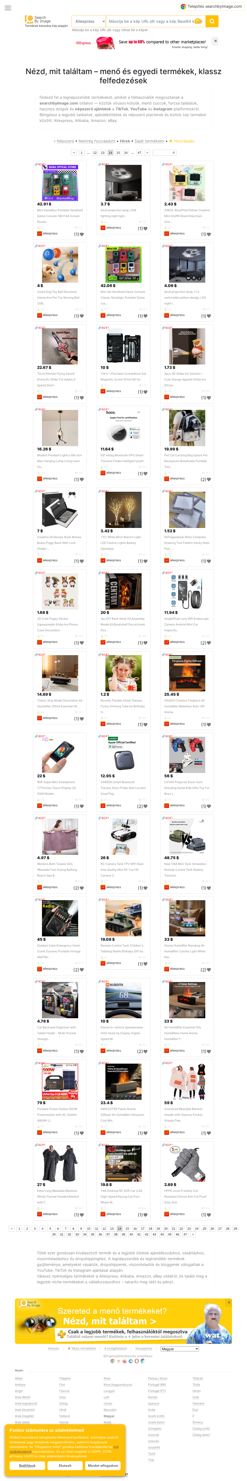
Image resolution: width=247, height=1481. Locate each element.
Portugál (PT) (157, 1391)
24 (197, 1228)
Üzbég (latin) (201, 1435)
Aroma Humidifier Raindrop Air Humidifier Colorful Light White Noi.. (184, 951)
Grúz (62, 1397)
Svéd (151, 1409)
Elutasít (65, 1465)
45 (170, 1234)
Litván (108, 1403)
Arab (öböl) (22, 1422)
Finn (62, 1384)
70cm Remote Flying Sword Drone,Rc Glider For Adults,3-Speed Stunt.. (57, 379)
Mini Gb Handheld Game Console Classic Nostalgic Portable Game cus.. (123, 297)
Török (196, 1384)
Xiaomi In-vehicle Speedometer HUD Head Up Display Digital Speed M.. (122, 1033)
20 (166, 1228)
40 (131, 1234)
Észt (195, 1409)
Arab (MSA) (22, 1397)
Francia (64, 1391)
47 (139, 152)
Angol (19, 1391)
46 (177, 1234)
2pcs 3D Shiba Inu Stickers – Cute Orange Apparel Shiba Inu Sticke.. (185, 379)
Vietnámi (198, 1403)
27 (220, 1228)
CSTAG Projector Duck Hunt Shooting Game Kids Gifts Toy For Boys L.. (186, 787)
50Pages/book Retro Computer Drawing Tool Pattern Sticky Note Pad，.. (186, 542)
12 (95, 152)
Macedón (110, 1409)
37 (108, 1234)
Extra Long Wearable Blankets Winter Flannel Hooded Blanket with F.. (58, 1196)
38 (115, 1234)
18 (150, 1228)
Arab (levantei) (25, 1409)
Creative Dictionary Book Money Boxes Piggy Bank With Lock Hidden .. (59, 542)
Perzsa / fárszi (157, 1378)
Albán (19, 1378)
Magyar (109, 1416)
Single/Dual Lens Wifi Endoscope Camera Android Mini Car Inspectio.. (186, 624)
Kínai (107, 1378)
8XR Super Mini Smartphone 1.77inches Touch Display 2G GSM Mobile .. (56, 787)
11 (96, 1228)
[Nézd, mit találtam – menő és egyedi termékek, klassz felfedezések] (123, 1321)
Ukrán (196, 1391)
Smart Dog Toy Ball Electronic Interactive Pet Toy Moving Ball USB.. (58, 297)
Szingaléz (155, 1428)
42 (146, 1234)
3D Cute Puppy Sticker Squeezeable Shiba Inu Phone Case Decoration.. (57, 624)
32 (69, 1234)
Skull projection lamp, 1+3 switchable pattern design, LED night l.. (185, 297)
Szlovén (153, 1441)
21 (173, 1228)
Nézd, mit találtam (84, 1348)
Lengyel (109, 1391)
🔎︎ (173, 152)
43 (154, 1234)
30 (54, 1234)
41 (139, 1234)
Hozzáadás (183, 141)
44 (162, 1234)
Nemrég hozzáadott (97, 141)
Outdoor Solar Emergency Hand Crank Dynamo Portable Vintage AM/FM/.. (59, 951)
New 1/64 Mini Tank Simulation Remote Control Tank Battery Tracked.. (185, 869)
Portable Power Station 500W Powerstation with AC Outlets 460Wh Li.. (57, 1114)
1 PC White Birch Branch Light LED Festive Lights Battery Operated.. (121, 542)
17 (142, 1228)
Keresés (53, 1348)
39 (123, 1234)
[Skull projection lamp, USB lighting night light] (123, 183)
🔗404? (39, 164)
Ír (193, 1416)
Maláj (107, 1422)
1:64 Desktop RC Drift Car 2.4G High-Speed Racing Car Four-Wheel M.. (122, 1196)
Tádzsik (197, 1378)
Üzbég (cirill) (201, 1428)
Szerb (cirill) (156, 1416)
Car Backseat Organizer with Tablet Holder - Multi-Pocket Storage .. (56, 1033)
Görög (63, 1403)
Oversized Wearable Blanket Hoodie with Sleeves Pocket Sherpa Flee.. (183, 1114)
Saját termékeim (149, 141)
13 (102, 152)
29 (235, 1228)
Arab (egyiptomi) (26, 1403)
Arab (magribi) (24, 1416)
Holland (64, 1416)
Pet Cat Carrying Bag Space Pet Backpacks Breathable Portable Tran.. (185, 461)
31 (61, 1234)
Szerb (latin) (156, 1422)
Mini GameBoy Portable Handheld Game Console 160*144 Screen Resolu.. (60, 216)
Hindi (62, 1409)
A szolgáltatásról (115, 1348)
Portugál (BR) (157, 1384)
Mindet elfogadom (103, 1465)
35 (92, 1234)
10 (88, 1228)
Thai (151, 1460)
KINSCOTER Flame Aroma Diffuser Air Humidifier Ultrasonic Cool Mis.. (122, 1114)
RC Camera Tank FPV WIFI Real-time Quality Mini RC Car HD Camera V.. (122, 869)
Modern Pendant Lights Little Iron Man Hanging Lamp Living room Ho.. (59, 461)
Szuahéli (154, 1447)
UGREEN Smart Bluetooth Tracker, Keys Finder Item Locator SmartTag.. (123, 787)
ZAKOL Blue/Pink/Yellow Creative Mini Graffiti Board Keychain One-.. (187, 216)
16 (126, 152)
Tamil (151, 1453)
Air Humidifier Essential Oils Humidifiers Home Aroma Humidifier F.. (182, 1033)
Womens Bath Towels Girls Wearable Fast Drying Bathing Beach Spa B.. (57, 869)
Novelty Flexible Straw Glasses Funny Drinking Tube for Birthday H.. (123, 706)
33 (77, 1234)
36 (100, 1234)
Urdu (195, 1397)
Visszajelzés (143, 1348)
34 (85, 1234)
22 (181, 1228)
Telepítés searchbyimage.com (215, 6)
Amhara (20, 1384)
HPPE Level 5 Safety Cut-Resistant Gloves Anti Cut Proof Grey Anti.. (185, 1196)
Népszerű (65, 141)
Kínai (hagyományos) (118, 1384)
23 (189, 1228)
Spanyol (153, 1403)
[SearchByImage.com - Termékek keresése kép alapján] (38, 19)
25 (204, 1228)
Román (153, 1397)
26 (212, 1228)
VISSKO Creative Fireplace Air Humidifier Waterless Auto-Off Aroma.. (184, 706)
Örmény (197, 1422)
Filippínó (65, 1378)
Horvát (64, 1422)
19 (158, 1228)
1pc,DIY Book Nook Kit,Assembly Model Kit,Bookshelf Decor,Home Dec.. (123, 624)
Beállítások (27, 1465)
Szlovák (153, 1435)
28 (227, 1228)
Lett (106, 1397)
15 (118, 152)
